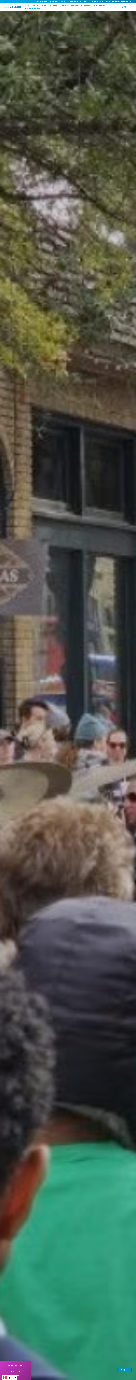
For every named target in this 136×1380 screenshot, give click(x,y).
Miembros (115, 1)
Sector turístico (96, 1)
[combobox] (9, 1377)
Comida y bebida (54, 6)
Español (10, 1378)
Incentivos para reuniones (47, 1)
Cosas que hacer (31, 6)
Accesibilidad (126, 1)
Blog (85, 1)
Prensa (107, 1)
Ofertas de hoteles (32, 8)
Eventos (43, 6)
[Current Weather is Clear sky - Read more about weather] (122, 7)
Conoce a (103, 6)
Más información (16, 1372)
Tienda (62, 1)
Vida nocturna (77, 6)
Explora (65, 6)
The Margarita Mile (74, 1)
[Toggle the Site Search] (126, 7)
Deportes (88, 6)
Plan (96, 6)
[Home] (12, 7)
